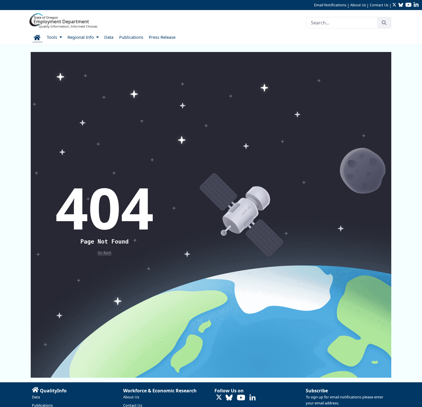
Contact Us (379, 4)
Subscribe (317, 390)
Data (36, 397)
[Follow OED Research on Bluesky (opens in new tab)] (229, 398)
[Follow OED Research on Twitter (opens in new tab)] (219, 398)
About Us (358, 4)
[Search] (384, 22)
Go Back (104, 252)
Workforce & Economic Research (160, 390)
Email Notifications (330, 4)
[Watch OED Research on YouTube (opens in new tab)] (241, 398)
